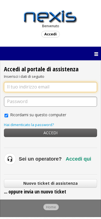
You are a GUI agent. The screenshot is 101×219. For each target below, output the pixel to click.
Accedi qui (78, 159)
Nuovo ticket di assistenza (50, 183)
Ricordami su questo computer (38, 114)
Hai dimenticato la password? (29, 124)
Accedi (50, 132)
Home (51, 206)
